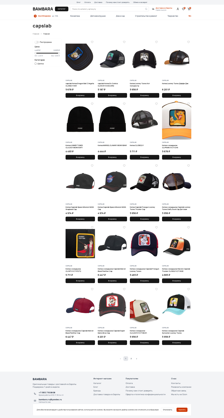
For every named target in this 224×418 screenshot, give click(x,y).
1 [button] (125, 358)
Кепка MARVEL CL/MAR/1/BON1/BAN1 (112, 145)
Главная (36, 34)
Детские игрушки (98, 16)
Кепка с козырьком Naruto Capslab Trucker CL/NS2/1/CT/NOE (176, 270)
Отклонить (167, 410)
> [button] (136, 358)
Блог (79, 2)
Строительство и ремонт (146, 16)
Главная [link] (46, 34)
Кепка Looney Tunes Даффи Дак (175, 83)
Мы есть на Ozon (179, 394)
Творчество (173, 16)
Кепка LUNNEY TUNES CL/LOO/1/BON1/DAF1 (74, 146)
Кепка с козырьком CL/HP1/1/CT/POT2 (73, 270)
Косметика (75, 16)
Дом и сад (120, 16)
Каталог (97, 383)
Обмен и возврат (140, 2)
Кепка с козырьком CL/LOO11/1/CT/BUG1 (138, 332)
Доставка (98, 2)
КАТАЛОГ (62, 9)
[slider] (36, 53)
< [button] (120, 358)
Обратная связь (178, 390)
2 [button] (131, 358)
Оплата (87, 2)
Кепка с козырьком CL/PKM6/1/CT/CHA (170, 146)
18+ (189, 16)
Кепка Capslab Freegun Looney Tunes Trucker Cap (142, 208)
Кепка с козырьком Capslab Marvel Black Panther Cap (112, 270)
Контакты (175, 383)
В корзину (80, 95)
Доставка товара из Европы (106, 394)
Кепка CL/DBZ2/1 (137, 145)
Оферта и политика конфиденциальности (146, 394)
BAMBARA (43, 9)
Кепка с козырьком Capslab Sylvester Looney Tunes (173, 332)
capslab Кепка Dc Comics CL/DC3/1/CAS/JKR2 (108, 84)
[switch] (37, 42)
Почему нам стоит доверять (118, 2)
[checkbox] (36, 64)
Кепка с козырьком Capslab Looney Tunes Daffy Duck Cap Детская (176, 208)
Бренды (97, 390)
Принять (182, 410)
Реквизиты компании (181, 387)
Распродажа (46, 42)
